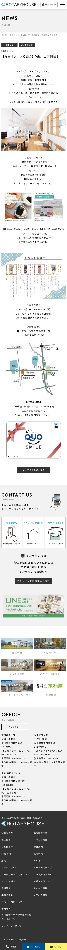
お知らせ (38, 860)
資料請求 (58, 946)
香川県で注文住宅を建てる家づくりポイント (16, 916)
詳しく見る (13, 726)
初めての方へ (8, 832)
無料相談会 (51, 4)
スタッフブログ (9, 867)
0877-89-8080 (47, 750)
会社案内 (38, 846)
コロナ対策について (11, 902)
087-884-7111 (15, 750)
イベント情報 (41, 839)
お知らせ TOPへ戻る (34, 470)
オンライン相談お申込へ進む (33, 580)
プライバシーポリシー (13, 925)
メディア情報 (40, 895)
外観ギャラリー (42, 881)
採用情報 (38, 853)
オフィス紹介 (8, 881)
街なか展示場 (41, 832)
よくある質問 (41, 888)
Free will (6, 853)
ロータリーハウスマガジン (15, 874)
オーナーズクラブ (43, 867)
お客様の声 (7, 846)
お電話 (13, 946)
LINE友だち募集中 (43, 874)
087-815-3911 (15, 788)
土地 (3, 860)
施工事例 (6, 839)
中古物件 (6, 908)
